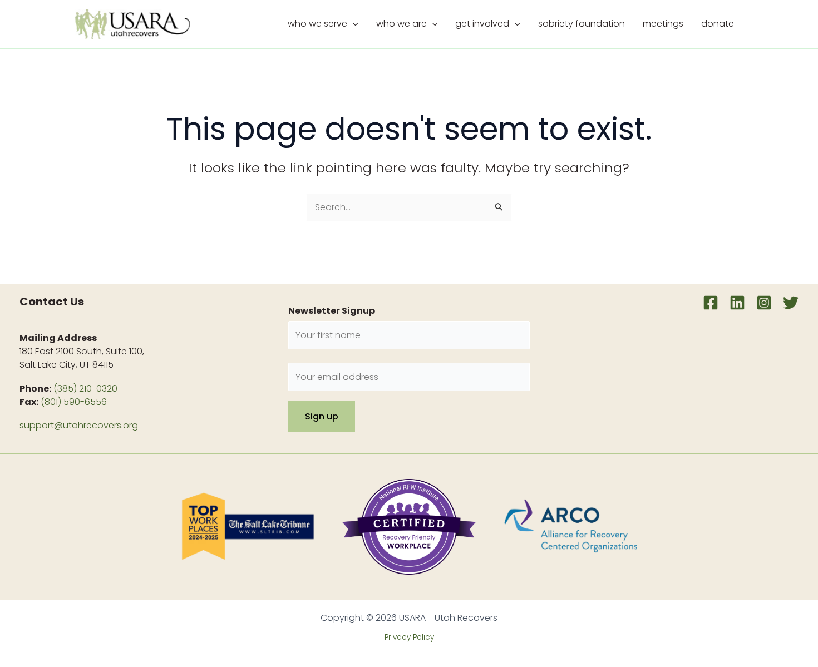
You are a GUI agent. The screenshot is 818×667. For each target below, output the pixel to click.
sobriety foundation (581, 23)
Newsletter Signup (331, 310)
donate (717, 23)
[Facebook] (710, 302)
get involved (482, 23)
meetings (663, 23)
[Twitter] (791, 302)
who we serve (317, 23)
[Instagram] (764, 302)
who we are (401, 23)
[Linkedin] (737, 302)
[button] (352, 24)
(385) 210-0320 (85, 388)
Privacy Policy (409, 637)
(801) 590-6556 (74, 402)
